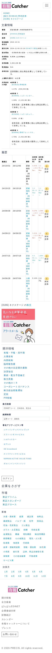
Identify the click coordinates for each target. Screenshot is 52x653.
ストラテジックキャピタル (14, 454)
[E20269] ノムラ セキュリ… (23, 114)
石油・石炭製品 (10, 525)
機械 (17, 534)
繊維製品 (7, 521)
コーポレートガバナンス (17, 386)
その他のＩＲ (11, 383)
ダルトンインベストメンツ (14, 464)
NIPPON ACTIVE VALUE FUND (17, 459)
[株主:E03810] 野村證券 (15, 16)
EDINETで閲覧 (31, 48)
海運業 (16, 543)
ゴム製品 (25, 525)
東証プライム (10, 497)
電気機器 (27, 534)
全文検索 (6, 602)
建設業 (30, 516)
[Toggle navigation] (46, 5)
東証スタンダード (12, 501)
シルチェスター (10, 439)
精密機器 (7, 538)
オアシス (7, 444)
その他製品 (20, 538)
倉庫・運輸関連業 (11, 547)
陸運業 (6, 543)
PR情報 (8, 398)
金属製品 (7, 534)
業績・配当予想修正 (14, 375)
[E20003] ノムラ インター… (23, 96)
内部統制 (8, 360)
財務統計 (6, 615)
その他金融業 (19, 556)
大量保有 (8, 356)
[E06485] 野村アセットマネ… (23, 132)
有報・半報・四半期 (14, 353)
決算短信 (8, 371)
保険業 (6, 556)
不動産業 (33, 556)
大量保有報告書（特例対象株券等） (28, 288)
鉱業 (21, 516)
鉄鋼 (26, 530)
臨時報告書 (9, 364)
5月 (34, 572)
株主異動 (8, 379)
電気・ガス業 (35, 538)
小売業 (6, 552)
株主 (29, 305)
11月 (35, 576)
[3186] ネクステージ (13, 19)
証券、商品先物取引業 (33, 552)
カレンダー (7, 619)
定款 (6, 394)
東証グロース (10, 504)
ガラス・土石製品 (11, 530)
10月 (27, 576)
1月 (6, 572)
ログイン (7, 478)
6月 (41, 572)
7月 (6, 576)
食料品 (40, 516)
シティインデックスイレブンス (16, 430)
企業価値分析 (9, 611)
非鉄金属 (35, 530)
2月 (13, 572)
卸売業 (43, 547)
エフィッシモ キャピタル (14, 434)
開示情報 (6, 598)
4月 (27, 572)
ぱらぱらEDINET (11, 606)
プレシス (6, 628)
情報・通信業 (30, 547)
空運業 (26, 543)
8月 (13, 576)
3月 (20, 572)
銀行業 (16, 552)
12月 (43, 576)
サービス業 (8, 560)
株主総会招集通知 (13, 390)
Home (6, 13)
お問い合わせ (10, 634)
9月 (20, 576)
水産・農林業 (9, 516)
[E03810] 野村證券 (17, 34)
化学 (31, 521)
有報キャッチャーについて (16, 623)
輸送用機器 (40, 534)
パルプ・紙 (20, 521)
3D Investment (10, 449)
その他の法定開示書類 (15, 368)
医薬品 (40, 521)
